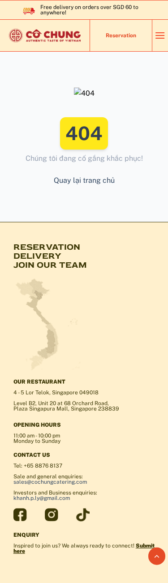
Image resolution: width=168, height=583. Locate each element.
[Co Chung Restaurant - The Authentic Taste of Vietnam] (45, 35)
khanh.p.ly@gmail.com (41, 498)
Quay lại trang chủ (84, 180)
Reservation (121, 35)
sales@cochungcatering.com (50, 482)
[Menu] (160, 35)
